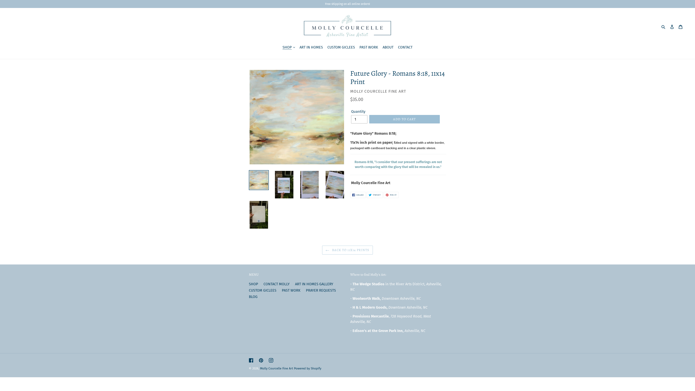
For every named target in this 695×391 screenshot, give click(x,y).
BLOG (253, 297)
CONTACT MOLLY (277, 284)
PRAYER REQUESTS (321, 290)
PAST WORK (291, 290)
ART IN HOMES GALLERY (314, 284)
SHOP (253, 284)
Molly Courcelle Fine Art (276, 368)
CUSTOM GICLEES (262, 290)
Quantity (358, 111)
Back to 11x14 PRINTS (350, 250)
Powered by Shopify (307, 368)
